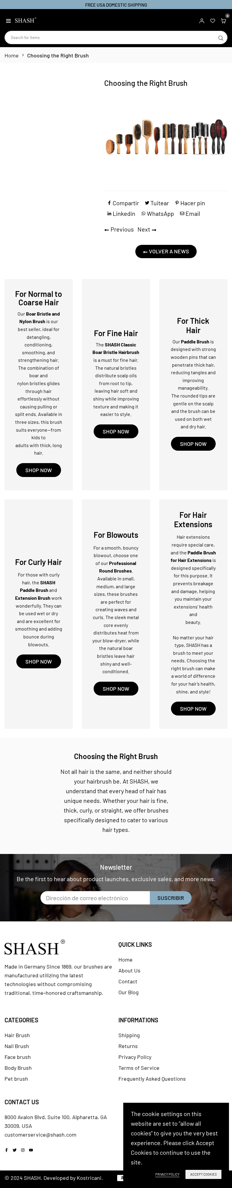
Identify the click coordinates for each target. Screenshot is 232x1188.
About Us (129, 970)
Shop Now (38, 470)
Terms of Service (139, 1067)
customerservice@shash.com (40, 1134)
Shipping (129, 1035)
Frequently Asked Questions (152, 1078)
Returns (128, 1046)
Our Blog (128, 992)
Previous (122, 229)
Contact (127, 981)
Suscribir (170, 897)
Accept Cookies (203, 1174)
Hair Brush (17, 1035)
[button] (8, 20)
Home (12, 55)
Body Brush (18, 1067)
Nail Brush (17, 1046)
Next (143, 229)
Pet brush (16, 1078)
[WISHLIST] (212, 20)
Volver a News (168, 251)
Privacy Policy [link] (167, 1174)
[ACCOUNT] (201, 20)
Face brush (18, 1056)
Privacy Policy (134, 1056)
